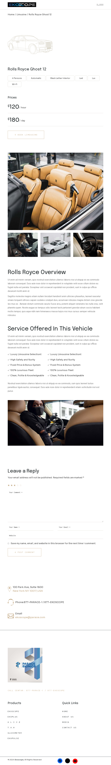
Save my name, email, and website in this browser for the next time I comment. (53, 543)
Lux (93, 78)
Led (81, 78)
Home (65, 711)
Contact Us (69, 728)
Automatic (36, 78)
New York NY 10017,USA (28, 590)
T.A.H (11, 728)
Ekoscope (13, 711)
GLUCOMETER (15, 733)
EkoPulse (13, 738)
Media (65, 722)
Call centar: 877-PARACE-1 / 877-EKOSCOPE (36, 690)
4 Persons (17, 78)
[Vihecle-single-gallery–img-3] (55, 245)
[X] (67, 760)
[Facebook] (60, 760)
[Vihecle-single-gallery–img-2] (88, 245)
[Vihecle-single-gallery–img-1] (23, 245)
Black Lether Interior (60, 78)
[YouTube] (75, 761)
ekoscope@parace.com (30, 617)
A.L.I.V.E (14, 722)
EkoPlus (13, 717)
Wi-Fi (14, 84)
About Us (68, 717)
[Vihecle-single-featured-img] (55, 191)
